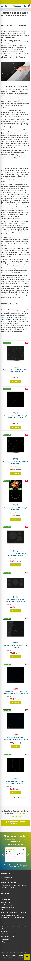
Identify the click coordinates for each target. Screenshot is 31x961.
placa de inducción (15, 314)
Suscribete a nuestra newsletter (16, 822)
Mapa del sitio (6, 942)
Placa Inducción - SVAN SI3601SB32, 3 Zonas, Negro (15, 462)
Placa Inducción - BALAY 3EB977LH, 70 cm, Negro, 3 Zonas (15, 554)
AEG (8, 325)
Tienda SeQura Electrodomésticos (13, 918)
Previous (3, 854)
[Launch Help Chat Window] (27, 957)
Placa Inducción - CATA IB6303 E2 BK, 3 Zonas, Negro (15, 646)
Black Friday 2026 (8, 907)
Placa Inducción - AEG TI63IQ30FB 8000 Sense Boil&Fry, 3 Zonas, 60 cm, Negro (15, 693)
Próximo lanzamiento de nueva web (15, 1)
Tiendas (4, 931)
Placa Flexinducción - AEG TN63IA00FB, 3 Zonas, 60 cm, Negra (15, 738)
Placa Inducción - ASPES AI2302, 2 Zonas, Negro (15, 508)
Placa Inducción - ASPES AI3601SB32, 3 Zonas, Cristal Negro (15, 370)
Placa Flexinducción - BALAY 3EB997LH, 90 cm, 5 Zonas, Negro (15, 600)
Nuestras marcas (8, 910)
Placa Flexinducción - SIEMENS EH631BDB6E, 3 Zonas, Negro (15, 782)
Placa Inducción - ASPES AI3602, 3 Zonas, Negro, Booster (15, 416)
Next (28, 854)
